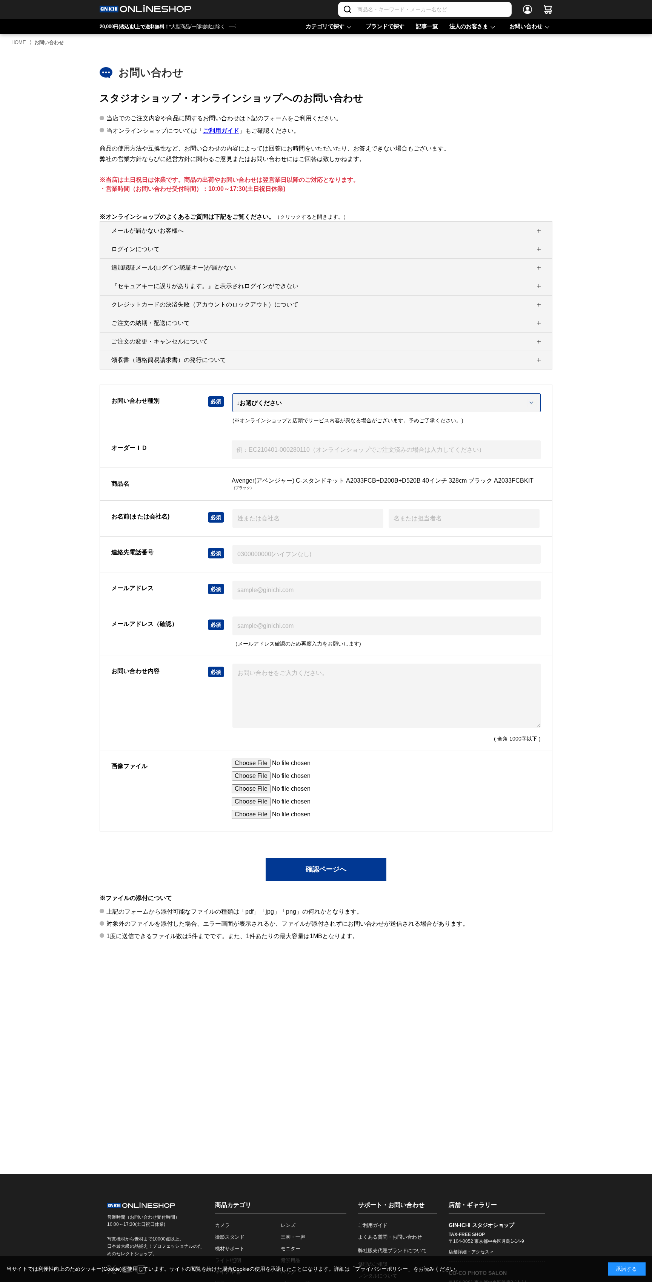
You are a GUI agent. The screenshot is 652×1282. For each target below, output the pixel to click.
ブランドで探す (385, 26)
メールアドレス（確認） (144, 624)
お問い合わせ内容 (135, 671)
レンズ (288, 1225)
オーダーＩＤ (129, 448)
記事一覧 (427, 26)
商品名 (120, 483)
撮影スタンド (229, 1237)
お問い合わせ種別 (135, 400)
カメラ (222, 1225)
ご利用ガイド (221, 130)
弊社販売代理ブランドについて (392, 1250)
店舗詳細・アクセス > (471, 1251)
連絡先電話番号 (132, 552)
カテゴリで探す (325, 26)
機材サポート (229, 1248)
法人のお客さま (468, 26)
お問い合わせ (526, 26)
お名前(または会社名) (140, 516)
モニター (290, 1248)
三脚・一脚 (293, 1237)
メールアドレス (132, 588)
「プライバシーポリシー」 (381, 1269)
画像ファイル (129, 766)
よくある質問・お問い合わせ (390, 1237)
